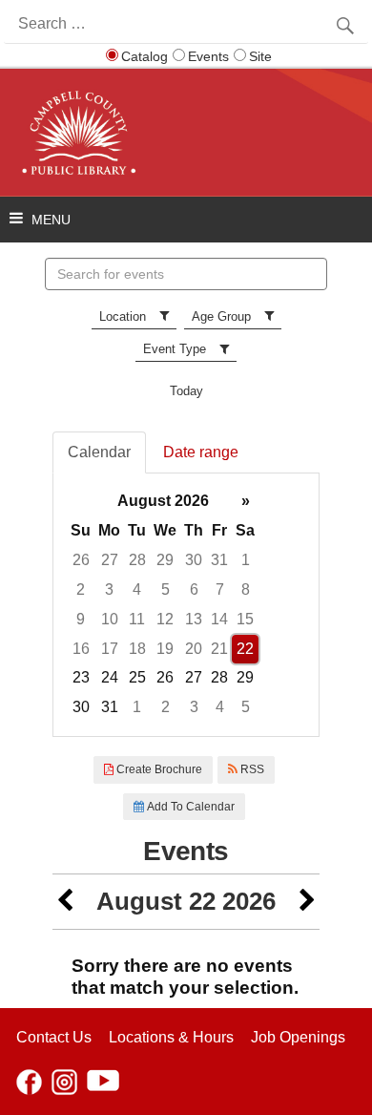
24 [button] (109, 677)
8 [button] (245, 589)
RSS (251, 769)
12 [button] (165, 619)
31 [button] (219, 560)
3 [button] (109, 589)
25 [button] (137, 677)
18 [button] (137, 649)
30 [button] (193, 560)
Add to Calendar (189, 806)
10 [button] (109, 619)
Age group (221, 316)
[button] (64, 901)
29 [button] (165, 560)
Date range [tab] (200, 452)
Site (260, 56)
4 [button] (137, 589)
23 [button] (81, 677)
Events (208, 56)
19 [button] (165, 649)
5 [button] (165, 589)
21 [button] (219, 649)
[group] (186, 604)
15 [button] (245, 619)
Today (186, 391)
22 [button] (245, 649)
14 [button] (219, 619)
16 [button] (81, 649)
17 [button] (109, 649)
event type (174, 349)
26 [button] (81, 560)
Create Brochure (158, 769)
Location (122, 316)
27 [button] (109, 560)
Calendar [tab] (99, 452)
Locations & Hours (171, 1037)
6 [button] (194, 589)
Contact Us (54, 1037)
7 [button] (220, 589)
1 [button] (245, 560)
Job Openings (298, 1037)
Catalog (144, 56)
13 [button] (193, 619)
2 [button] (80, 589)
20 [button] (193, 649)
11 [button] (137, 619)
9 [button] (80, 619)
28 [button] (137, 560)
